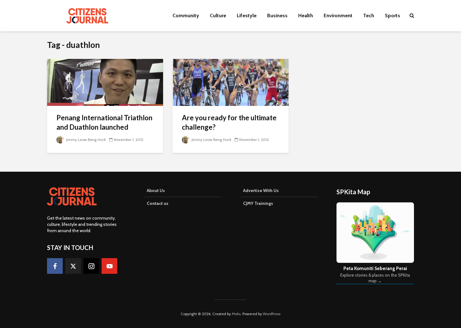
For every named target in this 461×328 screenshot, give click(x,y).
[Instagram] (91, 266)
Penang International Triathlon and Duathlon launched (104, 122)
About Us (156, 190)
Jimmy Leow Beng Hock (85, 139)
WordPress (271, 313)
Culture (218, 15)
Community (185, 15)
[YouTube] (109, 266)
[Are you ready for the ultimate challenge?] (230, 82)
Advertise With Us (261, 190)
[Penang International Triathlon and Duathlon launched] (105, 82)
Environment (338, 15)
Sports (392, 15)
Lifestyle (247, 15)
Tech (368, 15)
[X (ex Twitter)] (73, 266)
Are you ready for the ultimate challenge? (229, 122)
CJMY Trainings (258, 203)
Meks (236, 313)
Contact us (157, 203)
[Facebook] (55, 266)
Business (277, 15)
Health (305, 15)
